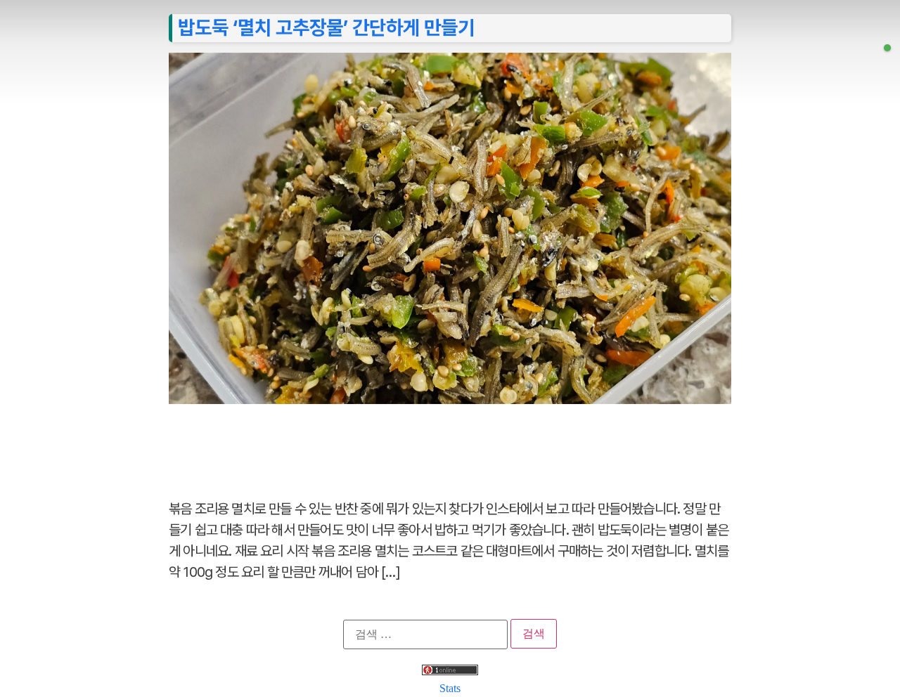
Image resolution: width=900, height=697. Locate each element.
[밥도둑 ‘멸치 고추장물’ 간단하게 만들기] (887, 47)
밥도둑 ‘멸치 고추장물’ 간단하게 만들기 (326, 27)
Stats (450, 688)
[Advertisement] (450, 444)
